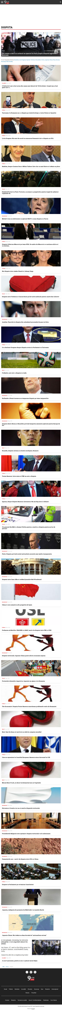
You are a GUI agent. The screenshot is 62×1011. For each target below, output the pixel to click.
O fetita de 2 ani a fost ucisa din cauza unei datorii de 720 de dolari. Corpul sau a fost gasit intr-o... (30, 86)
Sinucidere (38, 59)
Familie (11, 61)
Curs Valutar (54, 1000)
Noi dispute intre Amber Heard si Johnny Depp (17, 271)
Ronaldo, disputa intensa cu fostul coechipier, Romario (20, 451)
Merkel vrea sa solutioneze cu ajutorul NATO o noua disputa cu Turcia (25, 219)
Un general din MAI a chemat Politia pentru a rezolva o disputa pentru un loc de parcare (28, 527)
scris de (49, 50)
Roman (58, 59)
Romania (3, 61)
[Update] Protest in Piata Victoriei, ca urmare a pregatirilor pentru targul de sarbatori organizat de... (30, 192)
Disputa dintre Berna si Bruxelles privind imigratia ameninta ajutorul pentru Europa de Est (31, 424)
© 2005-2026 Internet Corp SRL (25, 1006)
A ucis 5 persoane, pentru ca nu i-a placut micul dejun (19, 961)
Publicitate (46, 1000)
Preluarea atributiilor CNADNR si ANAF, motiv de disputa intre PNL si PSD (26, 630)
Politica (3, 110)
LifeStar (3, 268)
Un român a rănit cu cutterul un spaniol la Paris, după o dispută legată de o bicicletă (29, 54)
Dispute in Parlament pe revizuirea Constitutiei (18, 884)
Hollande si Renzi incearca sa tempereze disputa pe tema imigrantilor (25, 398)
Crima (42, 59)
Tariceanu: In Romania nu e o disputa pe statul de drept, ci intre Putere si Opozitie (29, 113)
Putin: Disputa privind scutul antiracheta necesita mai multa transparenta (27, 554)
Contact (7, 1000)
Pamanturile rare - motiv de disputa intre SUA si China (20, 859)
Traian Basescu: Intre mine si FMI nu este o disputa (19, 476)
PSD (7, 61)
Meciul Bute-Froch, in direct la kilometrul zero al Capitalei (21, 783)
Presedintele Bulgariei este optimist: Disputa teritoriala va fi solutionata (26, 833)
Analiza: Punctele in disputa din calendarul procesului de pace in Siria (25, 322)
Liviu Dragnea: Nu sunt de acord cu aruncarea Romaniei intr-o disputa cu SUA (28, 138)
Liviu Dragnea (22, 59)
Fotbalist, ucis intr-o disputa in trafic (14, 373)
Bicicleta (16, 59)
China (50, 59)
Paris (54, 59)
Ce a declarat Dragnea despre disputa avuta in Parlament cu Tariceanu (25, 347)
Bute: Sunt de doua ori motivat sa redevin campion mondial (21, 732)
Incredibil (4, 83)
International (4, 216)
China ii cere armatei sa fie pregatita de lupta (17, 605)
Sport (3, 370)
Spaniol (28, 59)
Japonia (47, 59)
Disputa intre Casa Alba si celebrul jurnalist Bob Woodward (21, 579)
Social (3, 50)
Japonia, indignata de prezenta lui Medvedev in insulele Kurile (23, 910)
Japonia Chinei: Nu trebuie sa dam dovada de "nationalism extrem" (24, 935)
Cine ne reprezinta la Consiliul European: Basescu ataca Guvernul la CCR (26, 757)
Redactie (13, 1000)
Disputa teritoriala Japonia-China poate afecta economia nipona (23, 655)
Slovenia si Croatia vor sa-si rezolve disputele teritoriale (21, 808)
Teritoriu (33, 59)
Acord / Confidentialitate (35, 1000)
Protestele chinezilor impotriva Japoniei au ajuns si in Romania (23, 681)
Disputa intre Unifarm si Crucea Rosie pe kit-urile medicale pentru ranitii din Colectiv (30, 296)
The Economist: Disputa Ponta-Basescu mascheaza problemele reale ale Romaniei (29, 706)
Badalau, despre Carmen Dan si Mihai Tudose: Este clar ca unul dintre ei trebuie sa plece (31, 166)
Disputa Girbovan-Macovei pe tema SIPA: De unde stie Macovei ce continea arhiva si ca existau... (30, 245)
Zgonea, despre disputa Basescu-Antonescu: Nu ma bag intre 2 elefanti (25, 501)
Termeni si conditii (22, 1000)
